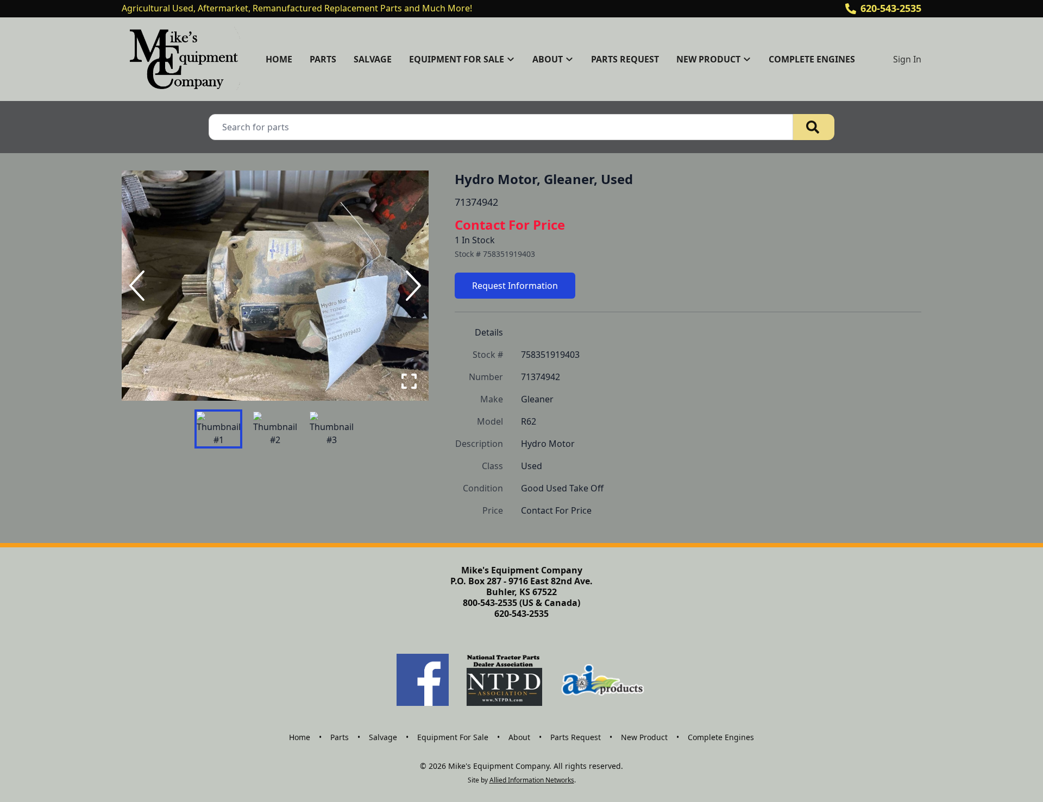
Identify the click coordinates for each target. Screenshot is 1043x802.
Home (279, 59)
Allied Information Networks (531, 780)
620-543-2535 (890, 8)
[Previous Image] (139, 285)
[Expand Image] (409, 381)
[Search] (813, 127)
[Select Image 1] (218, 429)
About (519, 737)
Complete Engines (812, 59)
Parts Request (625, 59)
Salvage (373, 59)
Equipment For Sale (452, 737)
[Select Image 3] (331, 429)
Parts (323, 59)
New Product (644, 737)
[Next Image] (411, 285)
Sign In (907, 59)
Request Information (515, 286)
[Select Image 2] (275, 429)
